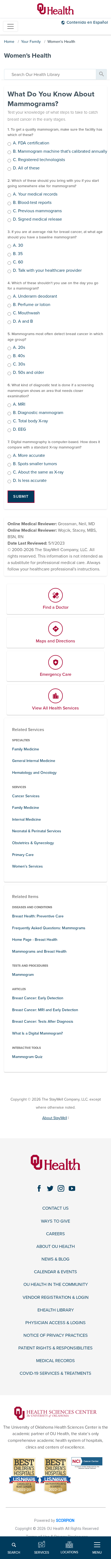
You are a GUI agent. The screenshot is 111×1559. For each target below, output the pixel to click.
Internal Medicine (26, 819)
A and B (23, 321)
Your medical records (35, 194)
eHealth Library (55, 1310)
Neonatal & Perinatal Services (36, 831)
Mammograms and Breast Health (39, 951)
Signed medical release (37, 219)
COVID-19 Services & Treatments (55, 1373)
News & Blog (55, 1259)
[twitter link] (50, 1188)
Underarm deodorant (35, 296)
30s (19, 364)
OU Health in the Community (55, 1284)
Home (9, 41)
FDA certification (31, 143)
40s (19, 356)
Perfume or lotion (31, 304)
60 (18, 262)
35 (18, 254)
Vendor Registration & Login (56, 1297)
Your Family (31, 41)
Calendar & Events (55, 1272)
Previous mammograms (37, 211)
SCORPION (65, 1520)
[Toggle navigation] (10, 26)
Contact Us (55, 1208)
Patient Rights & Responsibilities (55, 1348)
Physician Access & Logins (55, 1322)
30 (18, 245)
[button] (21, 496)
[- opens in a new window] (55, 1413)
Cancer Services (26, 796)
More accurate (29, 455)
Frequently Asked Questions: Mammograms (48, 928)
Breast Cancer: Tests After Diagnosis (42, 1021)
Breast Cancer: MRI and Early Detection (45, 1010)
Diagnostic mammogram (38, 412)
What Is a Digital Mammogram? (37, 1033)
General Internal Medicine (33, 760)
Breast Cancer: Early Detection (37, 998)
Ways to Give (55, 1221)
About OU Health (55, 1246)
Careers (55, 1234)
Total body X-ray (30, 421)
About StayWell (54, 1118)
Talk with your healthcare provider (47, 270)
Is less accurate (30, 480)
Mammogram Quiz (27, 1057)
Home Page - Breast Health (34, 939)
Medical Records (55, 1360)
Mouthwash (26, 313)
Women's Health (61, 41)
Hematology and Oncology (34, 772)
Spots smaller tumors (35, 464)
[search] (50, 74)
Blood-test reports (32, 202)
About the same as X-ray (38, 472)
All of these (26, 168)
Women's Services (27, 866)
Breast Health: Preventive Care (38, 916)
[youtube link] (72, 1188)
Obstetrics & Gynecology (33, 843)
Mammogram (23, 974)
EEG (19, 429)
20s (19, 347)
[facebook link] (39, 1188)
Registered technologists (39, 160)
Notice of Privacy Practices (55, 1335)
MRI (19, 404)
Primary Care (23, 854)
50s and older (28, 372)
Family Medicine (25, 749)
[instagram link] (61, 1188)
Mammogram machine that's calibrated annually (60, 151)
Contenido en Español (87, 22)
